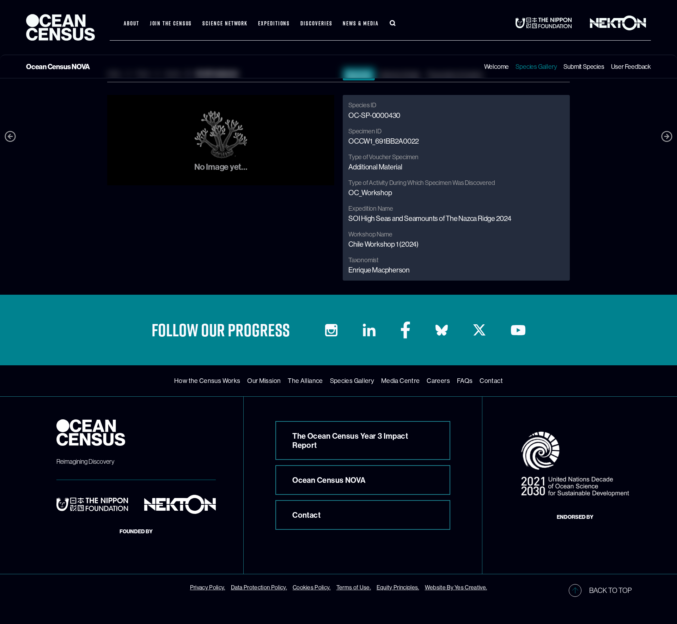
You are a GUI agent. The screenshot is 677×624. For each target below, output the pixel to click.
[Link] (546, 23)
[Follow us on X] (479, 330)
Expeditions (274, 23)
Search (392, 23)
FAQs (464, 380)
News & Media (360, 23)
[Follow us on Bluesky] (441, 330)
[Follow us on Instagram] (331, 330)
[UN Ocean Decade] (575, 464)
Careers (438, 380)
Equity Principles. (398, 587)
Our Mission (264, 380)
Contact (491, 380)
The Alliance (305, 380)
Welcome (496, 66)
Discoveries (316, 23)
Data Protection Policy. (259, 587)
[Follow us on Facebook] (405, 330)
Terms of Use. (353, 587)
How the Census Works (207, 380)
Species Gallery (536, 66)
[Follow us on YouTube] (518, 330)
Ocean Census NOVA (328, 480)
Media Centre (400, 380)
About (131, 23)
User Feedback (631, 66)
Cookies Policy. (312, 587)
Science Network (225, 23)
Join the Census (171, 23)
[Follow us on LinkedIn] (369, 330)
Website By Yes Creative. (456, 587)
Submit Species (583, 66)
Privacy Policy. (207, 587)
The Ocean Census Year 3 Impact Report (350, 440)
